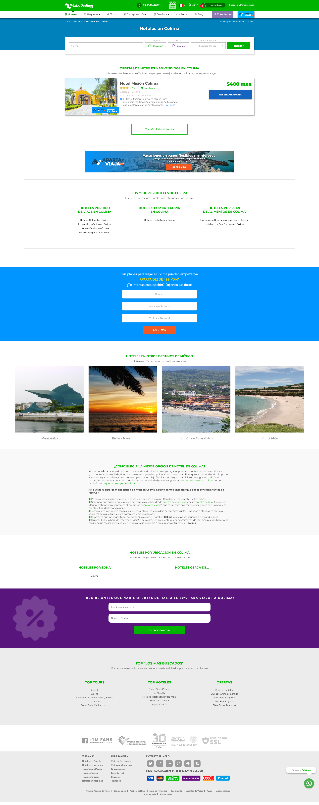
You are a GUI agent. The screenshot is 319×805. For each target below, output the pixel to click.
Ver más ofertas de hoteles (159, 129)
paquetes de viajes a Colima (119, 483)
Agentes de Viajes (194, 791)
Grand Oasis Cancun (159, 689)
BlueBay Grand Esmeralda (224, 693)
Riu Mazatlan (159, 693)
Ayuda (209, 791)
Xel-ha (94, 693)
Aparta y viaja (150, 794)
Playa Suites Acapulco (224, 705)
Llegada (156, 40)
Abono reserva (223, 791)
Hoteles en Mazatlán (92, 765)
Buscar (239, 45)
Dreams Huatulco (224, 690)
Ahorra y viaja (166, 794)
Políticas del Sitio (138, 791)
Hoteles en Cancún (91, 761)
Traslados (116, 781)
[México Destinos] (81, 5)
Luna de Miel (117, 773)
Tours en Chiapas (90, 777)
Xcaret (94, 690)
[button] (139, 14)
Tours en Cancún (90, 773)
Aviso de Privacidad (158, 791)
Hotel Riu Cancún (159, 700)
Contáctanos (119, 791)
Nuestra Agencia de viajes (97, 791)
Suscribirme (159, 630)
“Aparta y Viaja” (153, 505)
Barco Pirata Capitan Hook (95, 705)
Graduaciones (118, 769)
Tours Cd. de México (92, 769)
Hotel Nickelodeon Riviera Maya (159, 696)
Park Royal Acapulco (224, 697)
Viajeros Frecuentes (121, 761)
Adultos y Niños (208, 40)
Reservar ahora (230, 94)
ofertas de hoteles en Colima (196, 480)
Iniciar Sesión (216, 5)
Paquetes (115, 777)
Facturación (176, 791)
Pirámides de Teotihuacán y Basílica (94, 697)
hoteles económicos (174, 502)
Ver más (170, 104)
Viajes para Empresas (121, 765)
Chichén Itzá (94, 701)
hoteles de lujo (204, 502)
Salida (178, 40)
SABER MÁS (159, 330)
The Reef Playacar (224, 701)
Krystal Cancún (159, 704)
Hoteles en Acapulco (92, 781)
